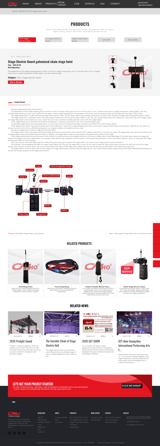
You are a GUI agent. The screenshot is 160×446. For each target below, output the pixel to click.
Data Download (110, 422)
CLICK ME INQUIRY (132, 385)
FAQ (102, 3)
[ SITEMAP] (90, 443)
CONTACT (115, 3)
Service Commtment (113, 417)
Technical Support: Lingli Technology (110, 443)
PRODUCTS (51, 3)
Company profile (61, 417)
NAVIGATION (41, 413)
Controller (106, 40)
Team (57, 420)
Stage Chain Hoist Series (79, 39)
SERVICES (90, 3)
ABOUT (38, 3)
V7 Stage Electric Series (52, 39)
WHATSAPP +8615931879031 (145, 4)
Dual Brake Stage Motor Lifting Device (29, 234)
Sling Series (133, 40)
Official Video (96, 420)
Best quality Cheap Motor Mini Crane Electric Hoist (133, 234)
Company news (96, 417)
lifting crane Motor (23, 57)
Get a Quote (16, 82)
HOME (25, 3)
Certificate (59, 422)
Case (77, 3)
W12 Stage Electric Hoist (37, 11)
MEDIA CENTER (62, 3)
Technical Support (111, 420)
